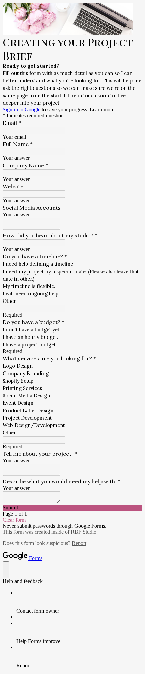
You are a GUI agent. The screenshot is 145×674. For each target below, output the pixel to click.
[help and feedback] (6, 569)
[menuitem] (79, 602)
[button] (72, 508)
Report (79, 543)
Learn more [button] (102, 109)
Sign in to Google (21, 109)
